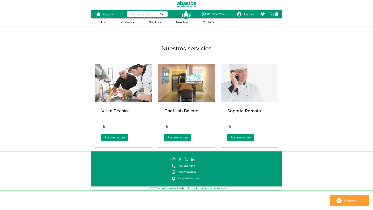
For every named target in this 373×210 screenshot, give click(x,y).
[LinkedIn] (192, 159)
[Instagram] (173, 159)
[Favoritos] (262, 14)
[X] (186, 159)
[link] (123, 111)
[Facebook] (179, 159)
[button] (274, 14)
